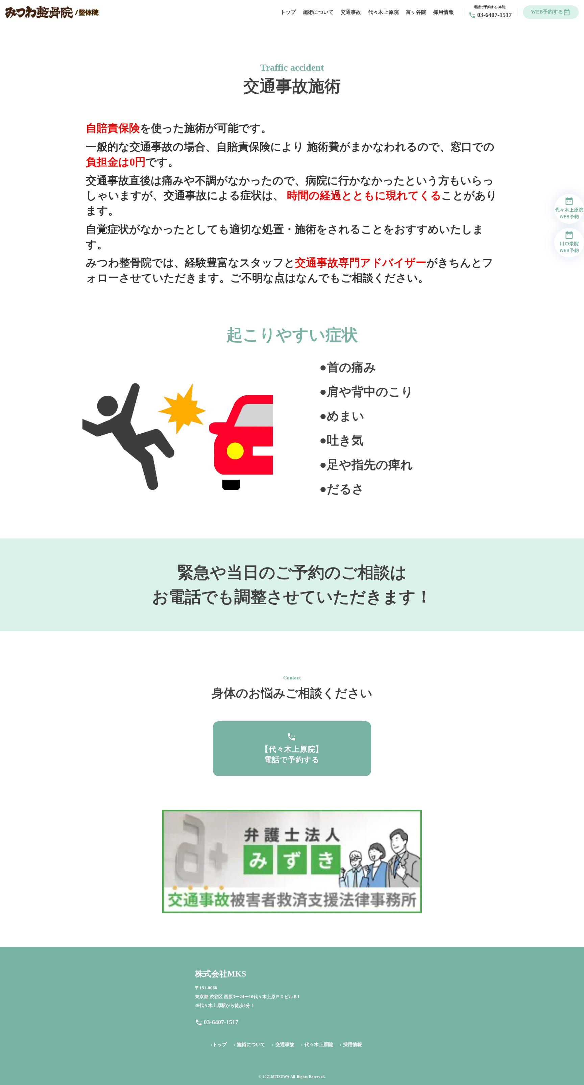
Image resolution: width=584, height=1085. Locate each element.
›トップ (219, 1044)
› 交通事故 (283, 1044)
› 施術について (249, 1044)
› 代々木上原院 (317, 1044)
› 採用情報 (351, 1044)
